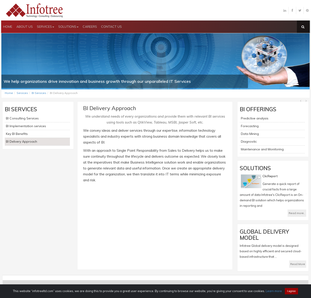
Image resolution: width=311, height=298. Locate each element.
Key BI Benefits (17, 134)
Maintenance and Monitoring (262, 149)
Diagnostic (249, 141)
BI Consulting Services (22, 118)
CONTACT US (111, 27)
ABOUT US (24, 27)
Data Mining (250, 134)
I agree (291, 291)
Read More (297, 264)
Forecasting (250, 126)
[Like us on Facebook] (292, 10)
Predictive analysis (254, 118)
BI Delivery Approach (21, 141)
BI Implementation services (26, 126)
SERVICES (44, 27)
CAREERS (90, 27)
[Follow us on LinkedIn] (284, 10)
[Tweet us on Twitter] (299, 10)
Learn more (274, 291)
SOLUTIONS (67, 27)
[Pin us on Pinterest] (307, 10)
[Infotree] (35, 10)
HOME (7, 27)
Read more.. (297, 213)
